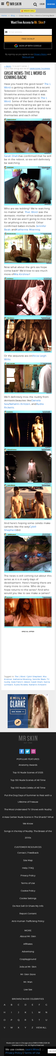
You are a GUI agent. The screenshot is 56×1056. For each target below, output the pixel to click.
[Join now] (51, 4)
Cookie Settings (28, 898)
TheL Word (31, 212)
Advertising (28, 951)
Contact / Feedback (28, 852)
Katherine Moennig (28, 229)
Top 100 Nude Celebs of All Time (28, 787)
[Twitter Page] (27, 751)
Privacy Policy (40, 54)
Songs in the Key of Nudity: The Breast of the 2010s (28, 834)
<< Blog (7, 66)
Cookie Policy (28, 890)
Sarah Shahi (11, 156)
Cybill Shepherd (34, 676)
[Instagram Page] (33, 751)
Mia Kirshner (21, 274)
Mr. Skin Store (27, 974)
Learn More (32, 1049)
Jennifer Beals (39, 679)
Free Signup (28, 39)
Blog (13, 15)
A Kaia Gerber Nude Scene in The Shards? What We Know (28, 820)
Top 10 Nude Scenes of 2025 (28, 772)
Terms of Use (28, 57)
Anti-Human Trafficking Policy (28, 921)
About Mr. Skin (28, 936)
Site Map (28, 860)
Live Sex (28, 989)
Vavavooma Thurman (40, 69)
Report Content (28, 913)
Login (42, 4)
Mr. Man (28, 982)
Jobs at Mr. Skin (27, 966)
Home (4, 15)
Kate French (17, 682)
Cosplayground (28, 959)
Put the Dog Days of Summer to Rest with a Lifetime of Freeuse (28, 798)
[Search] (35, 4)
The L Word (20, 676)
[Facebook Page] (21, 751)
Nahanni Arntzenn (37, 684)
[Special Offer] (28, 653)
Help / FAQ (28, 868)
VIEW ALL (39, 1027)
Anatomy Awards (28, 765)
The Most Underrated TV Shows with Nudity (28, 809)
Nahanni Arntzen (19, 404)
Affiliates (27, 944)
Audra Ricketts (21, 684)
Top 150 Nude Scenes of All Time (28, 780)
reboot (27, 682)
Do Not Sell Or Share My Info (28, 906)
